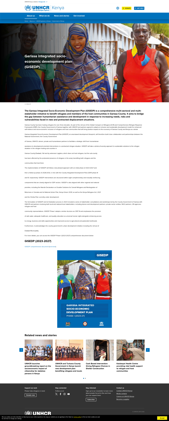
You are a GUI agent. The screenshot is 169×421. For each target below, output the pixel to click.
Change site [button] (41, 2)
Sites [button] (117, 8)
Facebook (60, 394)
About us (31, 15)
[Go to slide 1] (84, 379)
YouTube (68, 394)
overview (52, 246)
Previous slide (21, 350)
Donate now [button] (30, 395)
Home (26, 21)
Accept (162, 418)
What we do (44, 15)
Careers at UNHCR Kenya (125, 396)
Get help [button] (140, 8)
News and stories (61, 15)
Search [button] (112, 8)
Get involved (79, 15)
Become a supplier (122, 399)
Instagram (64, 394)
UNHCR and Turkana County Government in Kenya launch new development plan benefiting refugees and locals (68, 367)
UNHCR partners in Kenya (43, 21)
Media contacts (121, 394)
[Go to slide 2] (86, 379)
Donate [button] (128, 8)
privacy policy (77, 417)
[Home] (37, 8)
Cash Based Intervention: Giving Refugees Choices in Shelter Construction (98, 366)
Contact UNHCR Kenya (124, 391)
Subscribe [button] (91, 399)
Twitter (56, 394)
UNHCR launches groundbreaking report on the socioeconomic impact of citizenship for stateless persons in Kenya (38, 368)
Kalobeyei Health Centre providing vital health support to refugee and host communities (130, 367)
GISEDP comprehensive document (37, 246)
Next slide (148, 350)
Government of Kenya (58, 21)
